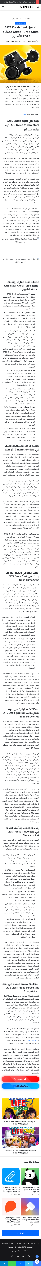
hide (24, 114)
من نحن (14, 1251)
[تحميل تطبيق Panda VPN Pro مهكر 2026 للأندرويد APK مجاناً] (30, 1176)
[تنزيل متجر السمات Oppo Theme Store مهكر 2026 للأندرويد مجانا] (30, 1206)
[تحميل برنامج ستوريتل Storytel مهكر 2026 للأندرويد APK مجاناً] (11, 1206)
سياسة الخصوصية (23, 1251)
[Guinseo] (26, 7)
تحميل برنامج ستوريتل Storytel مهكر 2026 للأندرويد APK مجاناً (12, 1219)
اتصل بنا (11, 1247)
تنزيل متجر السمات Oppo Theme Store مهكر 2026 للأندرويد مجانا (30, 1219)
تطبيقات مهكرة (16, 18)
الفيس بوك (32, 1040)
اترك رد (21, 1233)
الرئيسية (25, 18)
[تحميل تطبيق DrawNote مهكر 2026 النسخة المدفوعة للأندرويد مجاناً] (11, 1176)
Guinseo (32, 41)
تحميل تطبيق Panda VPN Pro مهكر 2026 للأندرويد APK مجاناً (30, 1189)
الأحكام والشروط (20, 1247)
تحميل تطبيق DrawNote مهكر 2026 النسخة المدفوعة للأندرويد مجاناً (11, 1189)
